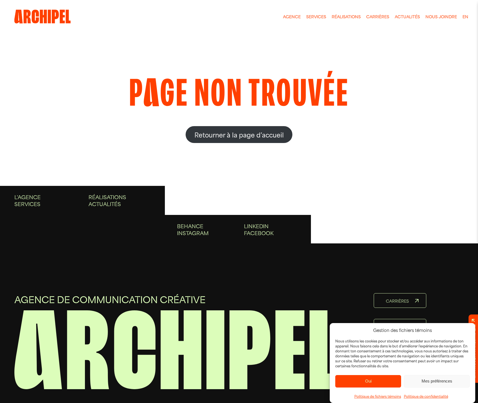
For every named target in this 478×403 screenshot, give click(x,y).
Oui (368, 381)
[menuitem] (292, 16)
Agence (292, 16)
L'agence (27, 197)
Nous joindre (441, 16)
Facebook (259, 233)
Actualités (407, 16)
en (465, 16)
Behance (190, 226)
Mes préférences (437, 381)
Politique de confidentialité (426, 396)
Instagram (193, 233)
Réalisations (346, 16)
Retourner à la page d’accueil (239, 134)
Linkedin (256, 226)
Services (316, 16)
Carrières (377, 16)
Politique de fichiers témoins (377, 396)
